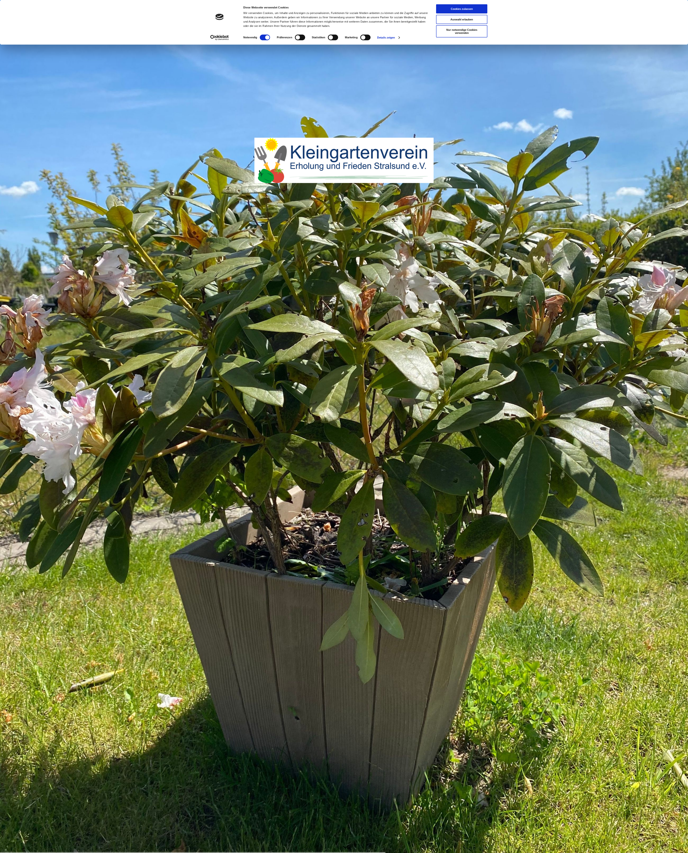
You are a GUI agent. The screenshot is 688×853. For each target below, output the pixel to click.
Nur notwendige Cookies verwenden (461, 31)
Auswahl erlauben (461, 19)
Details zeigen (386, 37)
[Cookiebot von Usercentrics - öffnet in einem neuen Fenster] (219, 37)
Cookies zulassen (462, 8)
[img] (344, 426)
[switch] (300, 37)
